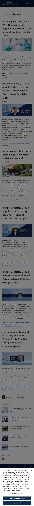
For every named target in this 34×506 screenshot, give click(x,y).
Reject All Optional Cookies (17, 498)
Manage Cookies (17, 493)
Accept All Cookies (17, 503)
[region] (17, 487)
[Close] (31, 470)
